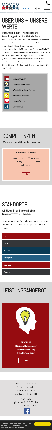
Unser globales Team (21, 84)
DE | (25, 8)
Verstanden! (42, 424)
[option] (26, 164)
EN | (30, 8)
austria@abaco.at (28, 405)
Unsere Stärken (19, 78)
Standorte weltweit (21, 95)
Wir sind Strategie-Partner (24, 90)
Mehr (26, 174)
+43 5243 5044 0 (29, 402)
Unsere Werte (19, 101)
